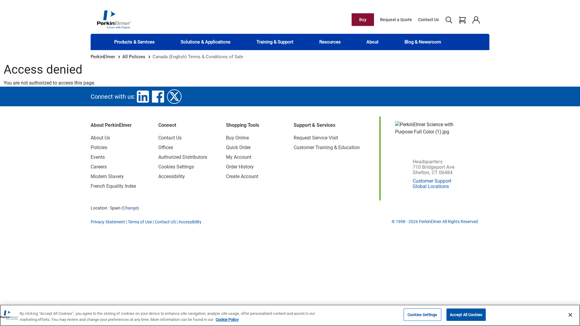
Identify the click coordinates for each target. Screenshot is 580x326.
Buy (362, 19)
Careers (99, 167)
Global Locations (431, 186)
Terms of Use (140, 221)
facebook (158, 97)
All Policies (133, 56)
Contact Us (428, 19)
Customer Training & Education (327, 147)
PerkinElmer (103, 56)
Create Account (242, 176)
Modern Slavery (107, 176)
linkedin (143, 97)
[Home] (114, 19)
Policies (99, 147)
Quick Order (238, 147)
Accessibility (171, 176)
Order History (240, 167)
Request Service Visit (316, 138)
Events (98, 157)
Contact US (165, 221)
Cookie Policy (227, 319)
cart (462, 19)
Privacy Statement (108, 221)
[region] (290, 315)
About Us (100, 138)
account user (476, 19)
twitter (174, 96)
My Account (238, 157)
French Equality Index (113, 186)
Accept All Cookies (466, 314)
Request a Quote (396, 19)
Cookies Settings (422, 314)
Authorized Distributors (182, 157)
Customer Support (432, 181)
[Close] (570, 314)
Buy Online (237, 138)
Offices (165, 147)
